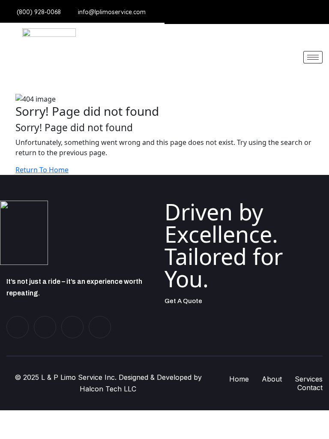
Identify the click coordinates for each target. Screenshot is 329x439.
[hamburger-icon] (313, 57)
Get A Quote (183, 301)
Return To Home (42, 169)
